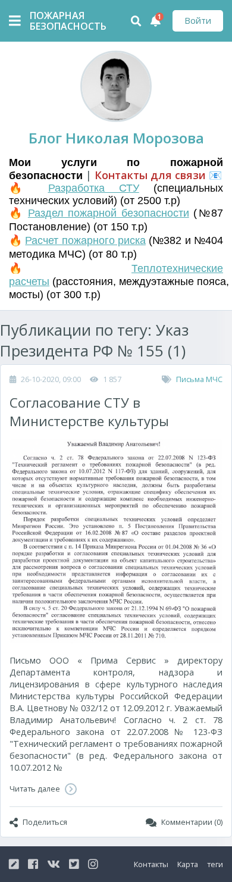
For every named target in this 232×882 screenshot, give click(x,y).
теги (215, 864)
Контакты (151, 864)
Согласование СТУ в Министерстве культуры (89, 411)
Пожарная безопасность (59, 21)
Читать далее (36, 788)
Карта (187, 864)
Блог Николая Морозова (116, 138)
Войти (197, 20)
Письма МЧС (199, 379)
